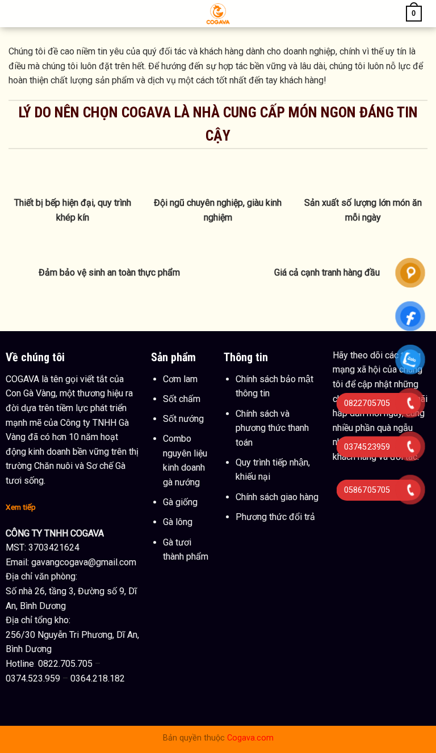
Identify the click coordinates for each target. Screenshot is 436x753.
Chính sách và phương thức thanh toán (272, 428)
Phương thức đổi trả (275, 516)
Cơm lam (180, 379)
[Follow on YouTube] (364, 475)
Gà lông (177, 522)
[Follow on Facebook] (343, 475)
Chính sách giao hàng (277, 497)
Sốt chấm (181, 399)
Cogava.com (250, 738)
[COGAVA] (218, 13)
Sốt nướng (183, 418)
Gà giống (180, 502)
